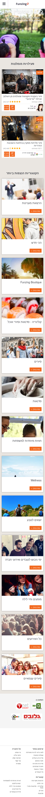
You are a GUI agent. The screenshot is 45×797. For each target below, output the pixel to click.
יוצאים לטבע (16, 783)
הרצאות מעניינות (37, 781)
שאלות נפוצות (38, 755)
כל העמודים (39, 772)
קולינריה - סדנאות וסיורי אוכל (35, 787)
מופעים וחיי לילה (15, 786)
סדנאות (40, 793)
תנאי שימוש (39, 761)
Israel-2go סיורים (27, 153)
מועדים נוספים (6, 107)
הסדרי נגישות (38, 769)
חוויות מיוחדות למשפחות (12, 781)
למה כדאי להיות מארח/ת (34, 752)
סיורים (41, 791)
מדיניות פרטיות (38, 763)
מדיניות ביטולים (37, 758)
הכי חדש (40, 783)
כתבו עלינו (17, 755)
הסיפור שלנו (16, 758)
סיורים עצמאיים (15, 792)
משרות (18, 763)
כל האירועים (16, 789)
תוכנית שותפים (38, 766)
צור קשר (18, 761)
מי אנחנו (18, 752)
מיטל (31, 106)
